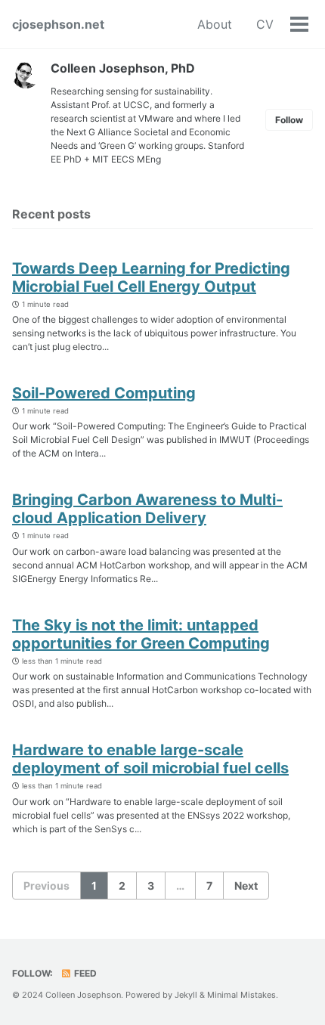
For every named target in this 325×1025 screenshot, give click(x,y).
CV (265, 24)
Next (246, 885)
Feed (84, 973)
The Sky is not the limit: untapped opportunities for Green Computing (141, 634)
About (214, 24)
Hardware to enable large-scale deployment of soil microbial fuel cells (150, 759)
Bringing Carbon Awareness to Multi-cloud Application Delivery (147, 509)
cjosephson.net (58, 24)
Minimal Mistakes (241, 994)
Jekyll (186, 994)
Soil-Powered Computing (104, 393)
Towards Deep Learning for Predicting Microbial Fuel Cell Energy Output (151, 277)
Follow (289, 119)
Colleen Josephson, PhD (123, 68)
